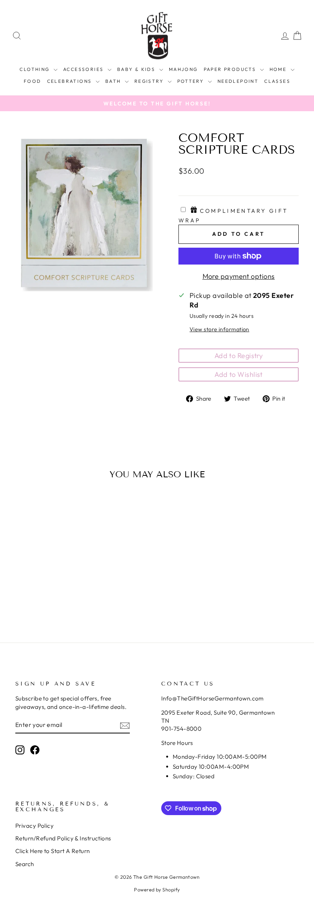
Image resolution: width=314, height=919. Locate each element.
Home (279, 69)
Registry (150, 81)
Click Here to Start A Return (52, 851)
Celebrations (70, 81)
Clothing (36, 69)
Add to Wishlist (238, 374)
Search (24, 864)
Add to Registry (238, 355)
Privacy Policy (34, 825)
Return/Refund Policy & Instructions (63, 838)
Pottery (191, 81)
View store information (219, 329)
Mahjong (183, 69)
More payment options (239, 276)
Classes (277, 81)
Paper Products (231, 69)
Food (32, 81)
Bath (114, 81)
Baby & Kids (137, 69)
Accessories (84, 69)
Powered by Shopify (157, 889)
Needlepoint (238, 81)
